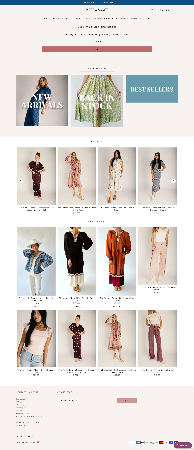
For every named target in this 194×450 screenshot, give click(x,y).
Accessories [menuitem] (136, 19)
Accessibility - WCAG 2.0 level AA (29, 422)
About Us (20, 405)
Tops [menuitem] (85, 19)
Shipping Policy (22, 414)
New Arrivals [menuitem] (59, 19)
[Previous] (20, 181)
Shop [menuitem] (44, 19)
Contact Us (20, 399)
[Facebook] (17, 436)
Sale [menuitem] (148, 19)
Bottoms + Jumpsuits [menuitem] (103, 19)
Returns (19, 411)
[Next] (173, 181)
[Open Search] (152, 9)
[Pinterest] (25, 436)
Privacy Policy (21, 425)
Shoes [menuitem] (122, 19)
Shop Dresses (97, 141)
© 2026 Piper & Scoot (25, 442)
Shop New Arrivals (96, 221)
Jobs (18, 419)
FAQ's (18, 402)
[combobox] (97, 41)
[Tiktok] (33, 436)
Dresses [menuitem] (74, 19)
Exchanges (20, 408)
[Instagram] (21, 436)
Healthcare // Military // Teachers (29, 417)
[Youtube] (29, 436)
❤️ (38, 442)
